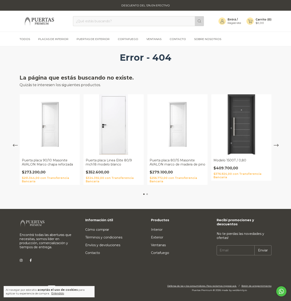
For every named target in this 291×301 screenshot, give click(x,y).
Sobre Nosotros (207, 39)
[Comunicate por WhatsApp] (281, 291)
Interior (157, 230)
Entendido (57, 293)
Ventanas (153, 39)
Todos (25, 39)
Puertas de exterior (93, 39)
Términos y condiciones (103, 237)
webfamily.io (239, 290)
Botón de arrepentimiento (256, 285)
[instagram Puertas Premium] (21, 260)
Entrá (232, 19)
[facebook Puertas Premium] (30, 260)
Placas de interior (53, 39)
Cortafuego (128, 39)
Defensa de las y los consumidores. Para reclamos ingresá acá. (202, 285)
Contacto (178, 39)
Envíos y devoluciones (102, 245)
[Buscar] (199, 21)
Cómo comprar (97, 230)
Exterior (157, 237)
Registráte (234, 23)
